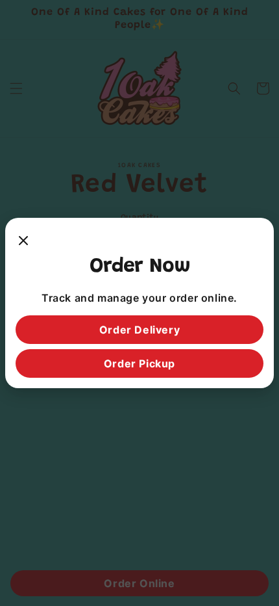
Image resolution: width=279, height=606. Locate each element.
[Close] (23, 241)
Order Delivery (139, 329)
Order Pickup (139, 363)
